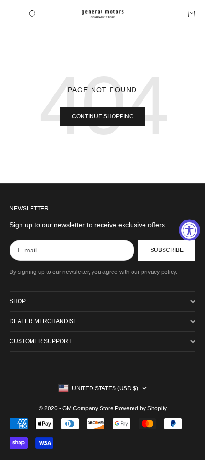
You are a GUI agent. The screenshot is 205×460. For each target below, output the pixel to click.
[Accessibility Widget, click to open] (189, 230)
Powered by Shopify (141, 408)
